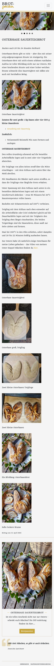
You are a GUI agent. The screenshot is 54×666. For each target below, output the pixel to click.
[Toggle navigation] (48, 5)
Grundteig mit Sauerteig (18, 129)
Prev (3, 21)
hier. (36, 248)
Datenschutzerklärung (41, 664)
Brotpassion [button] (27, 631)
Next (50, 21)
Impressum (24, 664)
